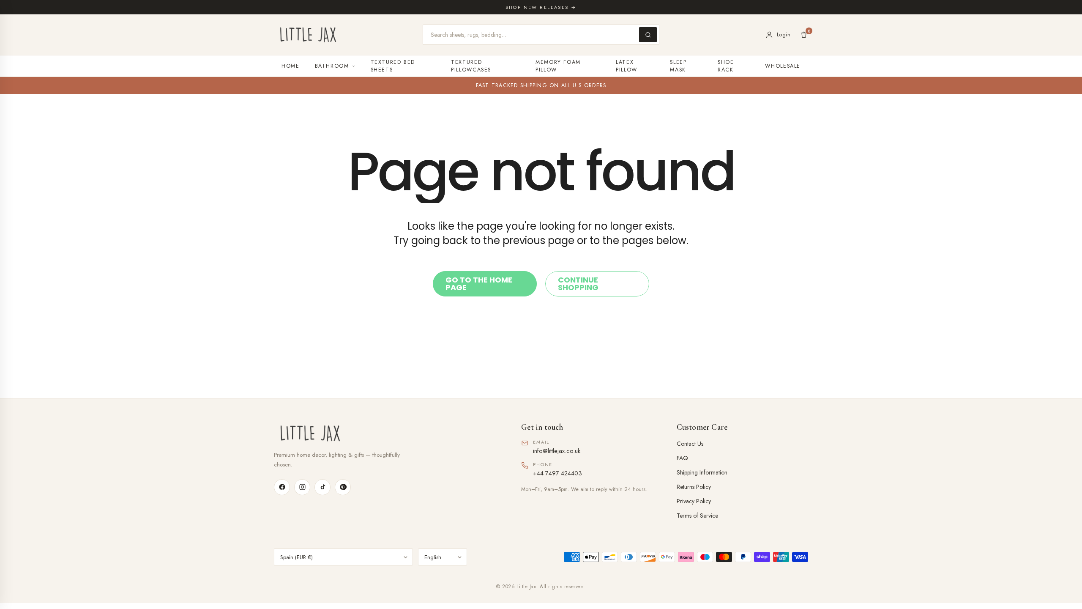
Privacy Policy (694, 501)
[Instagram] (302, 487)
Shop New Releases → (541, 7)
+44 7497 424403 (557, 473)
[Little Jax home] (308, 34)
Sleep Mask (678, 66)
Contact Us (690, 443)
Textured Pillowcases (471, 66)
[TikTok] (322, 487)
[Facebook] (282, 487)
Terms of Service (697, 515)
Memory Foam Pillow (558, 66)
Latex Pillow (626, 66)
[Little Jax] (385, 433)
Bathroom (332, 66)
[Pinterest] (343, 487)
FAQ (682, 458)
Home (290, 66)
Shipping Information (702, 472)
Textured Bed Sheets (393, 66)
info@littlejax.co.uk (556, 450)
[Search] (648, 34)
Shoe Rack (726, 66)
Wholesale (783, 66)
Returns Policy (694, 487)
